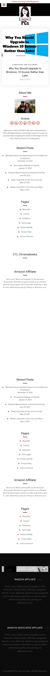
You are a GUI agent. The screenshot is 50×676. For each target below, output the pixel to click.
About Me (26, 209)
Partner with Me (26, 227)
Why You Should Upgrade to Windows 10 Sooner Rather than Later (25, 72)
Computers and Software (25, 65)
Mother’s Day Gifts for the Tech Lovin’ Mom (26, 187)
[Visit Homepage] (25, 13)
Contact (26, 214)
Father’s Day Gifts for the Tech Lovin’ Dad (26, 180)
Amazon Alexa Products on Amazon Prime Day (26, 173)
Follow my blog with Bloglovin (25, 1)
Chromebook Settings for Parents (26, 165)
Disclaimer (26, 218)
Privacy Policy (26, 232)
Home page (26, 223)
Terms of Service (26, 236)
